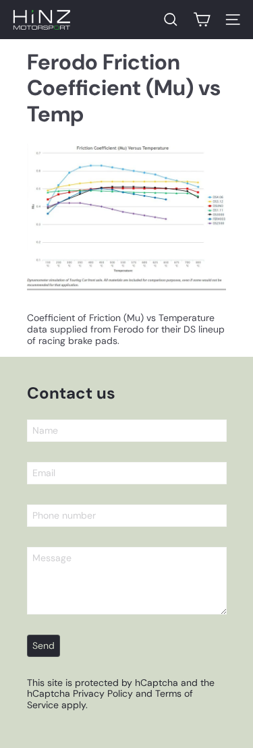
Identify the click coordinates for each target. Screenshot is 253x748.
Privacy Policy (103, 693)
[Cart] (201, 19)
